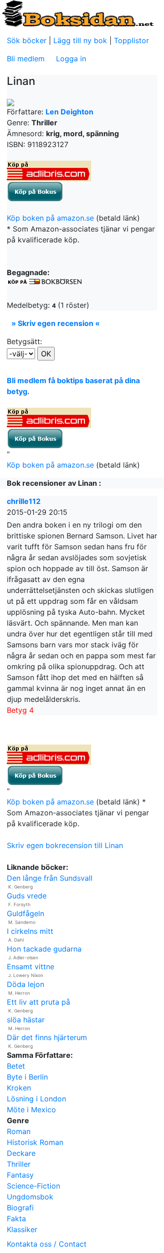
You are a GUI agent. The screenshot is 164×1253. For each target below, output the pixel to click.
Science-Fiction (33, 1185)
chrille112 (24, 501)
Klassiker (22, 1229)
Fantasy (20, 1174)
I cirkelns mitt (30, 931)
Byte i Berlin (27, 1076)
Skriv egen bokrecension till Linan (65, 845)
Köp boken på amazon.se (50, 217)
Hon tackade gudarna (44, 948)
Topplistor (131, 40)
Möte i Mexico (31, 1109)
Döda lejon (25, 984)
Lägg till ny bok (80, 40)
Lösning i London (36, 1098)
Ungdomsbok (30, 1196)
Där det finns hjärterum (47, 1037)
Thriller (19, 1164)
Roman (19, 1131)
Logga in (71, 58)
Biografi (20, 1207)
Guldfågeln (25, 913)
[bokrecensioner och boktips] (77, 13)
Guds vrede (26, 895)
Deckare (21, 1153)
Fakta (16, 1218)
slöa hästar (26, 1019)
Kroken (19, 1087)
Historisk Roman (35, 1142)
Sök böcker (26, 40)
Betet (16, 1065)
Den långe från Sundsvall (49, 878)
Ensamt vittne (30, 966)
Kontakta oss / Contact (47, 1243)
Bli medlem (26, 58)
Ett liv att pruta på (38, 1001)
